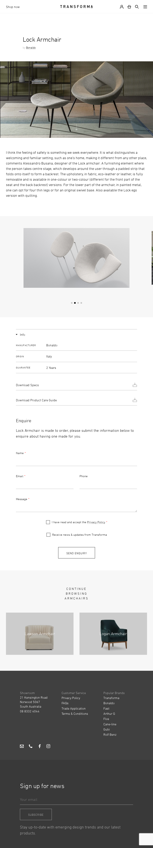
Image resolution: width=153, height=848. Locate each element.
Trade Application (74, 708)
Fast (106, 708)
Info (22, 334)
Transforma (111, 698)
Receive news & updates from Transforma (79, 534)
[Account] (122, 6)
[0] (129, 6)
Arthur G (109, 713)
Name (20, 453)
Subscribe (36, 814)
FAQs (65, 703)
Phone (83, 476)
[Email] (22, 746)
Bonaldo (31, 47)
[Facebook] (39, 746)
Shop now (13, 7)
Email (19, 476)
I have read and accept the (78, 522)
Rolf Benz (109, 734)
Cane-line (109, 724)
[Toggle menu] (144, 6)
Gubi (106, 729)
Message (21, 499)
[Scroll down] (76, 130)
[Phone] (30, 746)
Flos (106, 719)
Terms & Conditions (75, 713)
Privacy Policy (96, 522)
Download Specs (27, 385)
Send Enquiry (76, 553)
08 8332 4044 (29, 711)
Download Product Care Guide (36, 400)
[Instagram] (48, 746)
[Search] (136, 6)
